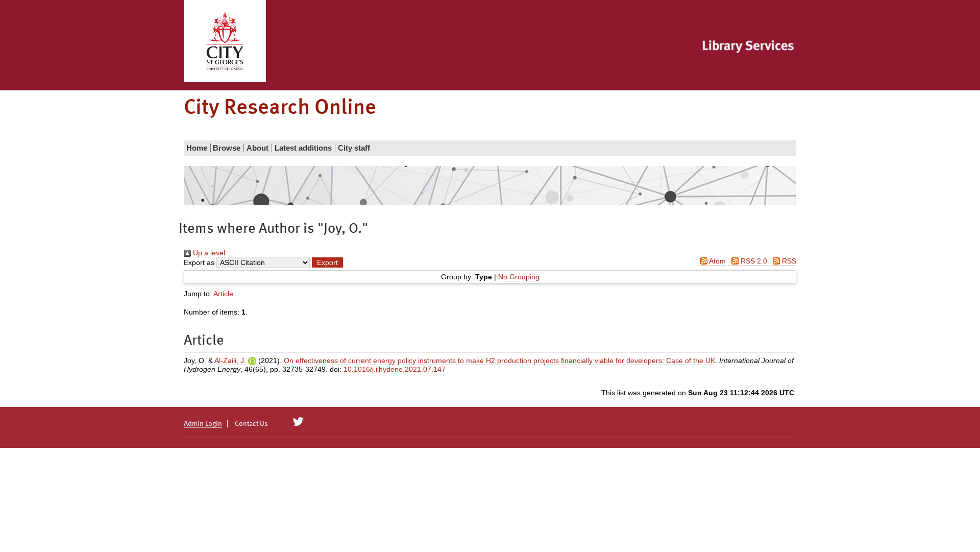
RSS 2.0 (753, 261)
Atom (716, 261)
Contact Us (251, 423)
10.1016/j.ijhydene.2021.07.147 (395, 369)
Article (223, 294)
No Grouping (519, 277)
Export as (199, 262)
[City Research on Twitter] (298, 422)
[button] (327, 262)
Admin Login (203, 423)
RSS (788, 261)
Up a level (208, 253)
